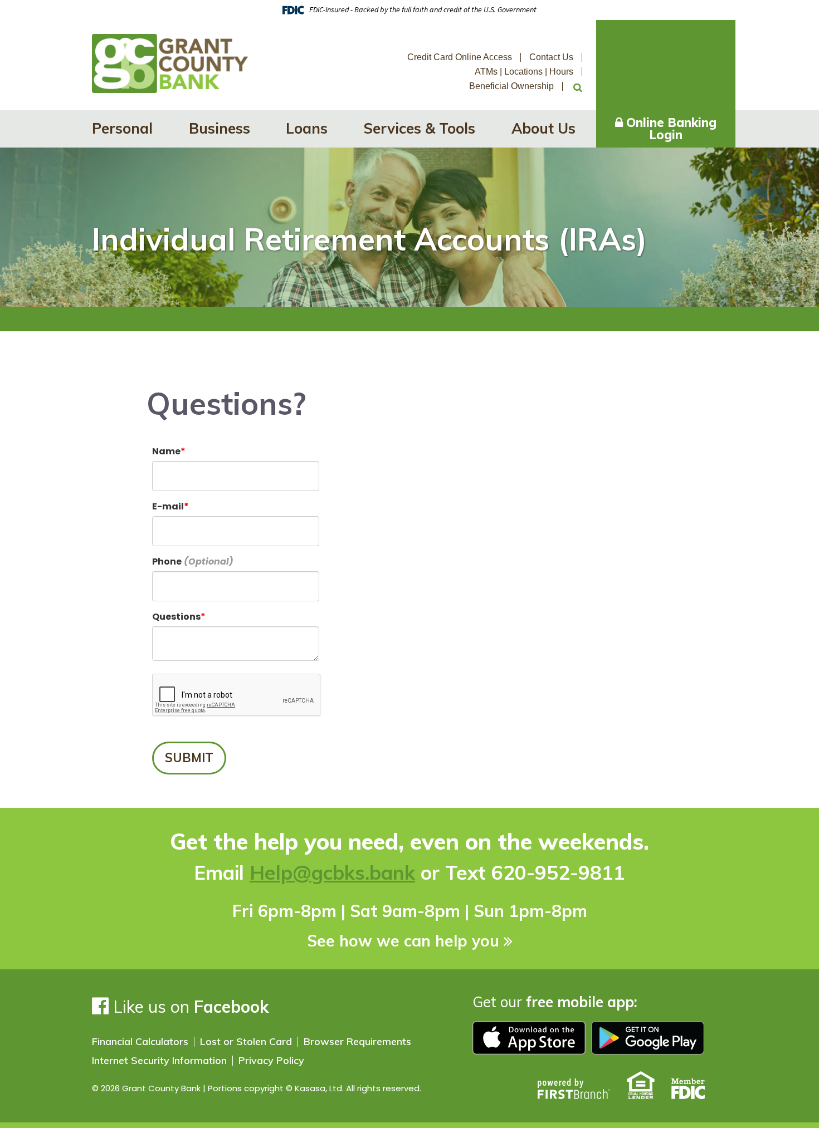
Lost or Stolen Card (246, 1041)
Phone (167, 561)
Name (166, 451)
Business (219, 128)
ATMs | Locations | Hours (524, 71)
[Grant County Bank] (170, 62)
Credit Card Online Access (459, 57)
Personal (122, 128)
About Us (543, 128)
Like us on (189, 1006)
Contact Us (551, 57)
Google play (647, 1038)
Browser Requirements (357, 1041)
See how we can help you (403, 940)
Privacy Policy (271, 1060)
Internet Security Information (159, 1060)
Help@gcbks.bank (332, 872)
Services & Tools (419, 128)
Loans (307, 128)
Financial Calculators (140, 1041)
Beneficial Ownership (511, 86)
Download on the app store (529, 1038)
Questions (176, 616)
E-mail (168, 506)
